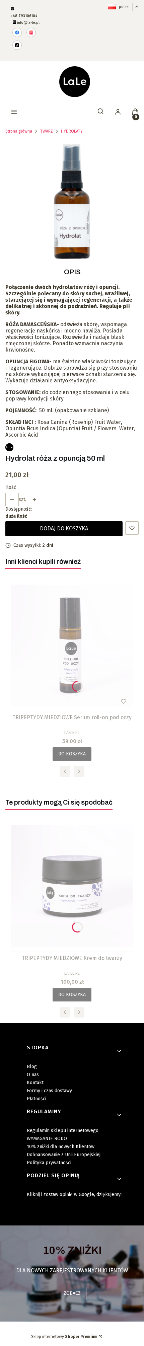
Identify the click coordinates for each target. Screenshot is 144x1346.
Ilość (10, 487)
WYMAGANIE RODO (47, 1138)
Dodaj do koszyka (64, 528)
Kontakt (35, 1083)
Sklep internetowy (64, 1336)
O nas (33, 1074)
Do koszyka (72, 754)
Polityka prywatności (49, 1163)
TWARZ (46, 131)
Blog (32, 1066)
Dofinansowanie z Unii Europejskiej (63, 1154)
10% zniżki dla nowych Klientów (60, 1146)
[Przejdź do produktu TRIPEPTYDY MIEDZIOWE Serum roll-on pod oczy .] (72, 645)
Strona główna (18, 131)
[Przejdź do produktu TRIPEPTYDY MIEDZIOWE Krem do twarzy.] (72, 886)
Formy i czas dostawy (49, 1091)
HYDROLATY (72, 131)
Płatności (36, 1099)
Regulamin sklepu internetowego (62, 1130)
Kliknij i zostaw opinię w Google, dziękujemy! (74, 1194)
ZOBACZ (72, 1293)
